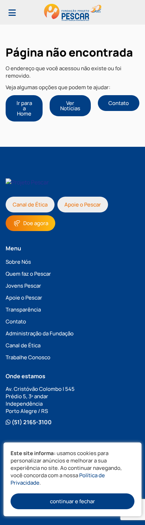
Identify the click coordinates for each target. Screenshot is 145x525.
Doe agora (35, 223)
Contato (118, 103)
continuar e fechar (72, 501)
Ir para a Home (24, 108)
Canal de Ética (30, 204)
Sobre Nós (18, 261)
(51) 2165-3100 (31, 422)
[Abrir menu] (12, 12)
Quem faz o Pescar (28, 273)
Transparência (23, 309)
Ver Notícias (70, 105)
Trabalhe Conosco (28, 357)
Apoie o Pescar (82, 204)
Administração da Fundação (40, 333)
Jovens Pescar (23, 285)
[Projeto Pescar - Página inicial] (72, 12)
